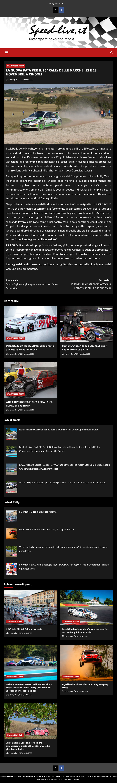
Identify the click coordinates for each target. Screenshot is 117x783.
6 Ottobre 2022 (27, 79)
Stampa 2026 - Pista (71, 621)
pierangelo (13, 79)
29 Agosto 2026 (26, 633)
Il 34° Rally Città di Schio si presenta (24, 629)
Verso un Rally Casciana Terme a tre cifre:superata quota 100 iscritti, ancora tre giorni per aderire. (28, 746)
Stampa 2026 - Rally (15, 621)
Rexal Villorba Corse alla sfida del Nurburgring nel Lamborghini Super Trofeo (85, 631)
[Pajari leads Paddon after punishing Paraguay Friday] (86, 663)
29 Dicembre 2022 (27, 354)
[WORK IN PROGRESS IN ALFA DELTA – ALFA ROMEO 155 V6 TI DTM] (30, 380)
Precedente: (32, 284)
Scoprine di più (65, 779)
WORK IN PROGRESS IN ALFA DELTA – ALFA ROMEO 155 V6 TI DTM (29, 404)
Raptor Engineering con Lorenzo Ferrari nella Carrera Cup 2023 (84, 347)
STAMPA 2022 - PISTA (15, 66)
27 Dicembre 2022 (83, 354)
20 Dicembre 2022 (27, 410)
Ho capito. (76, 779)
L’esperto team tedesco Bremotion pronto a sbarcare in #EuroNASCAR (30, 347)
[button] (7, 52)
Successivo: (91, 284)
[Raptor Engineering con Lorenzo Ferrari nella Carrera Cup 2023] (86, 324)
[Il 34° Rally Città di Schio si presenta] (30, 607)
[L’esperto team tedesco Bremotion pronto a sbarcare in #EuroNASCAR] (30, 324)
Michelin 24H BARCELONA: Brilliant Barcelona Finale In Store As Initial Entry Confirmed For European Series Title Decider (29, 687)
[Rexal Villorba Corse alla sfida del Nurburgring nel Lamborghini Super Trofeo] (86, 607)
